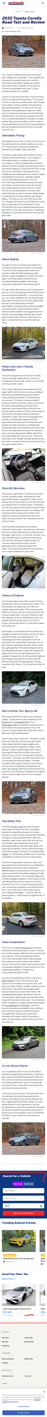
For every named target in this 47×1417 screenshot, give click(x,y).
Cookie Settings (24, 1406)
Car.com (27, 1376)
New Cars (18, 1184)
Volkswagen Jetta (9, 725)
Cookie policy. (13, 1402)
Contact (5, 1363)
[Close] (44, 1391)
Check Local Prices (23, 1213)
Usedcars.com (7, 1376)
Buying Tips (29, 1342)
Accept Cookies (23, 1413)
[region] (23, 1403)
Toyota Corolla (16, 826)
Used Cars (28, 1184)
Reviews (17, 12)
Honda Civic (7, 722)
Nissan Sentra (8, 980)
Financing (5, 1346)
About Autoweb (8, 1359)
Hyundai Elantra (20, 722)
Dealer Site (28, 1359)
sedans (5, 854)
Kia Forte (25, 1005)
